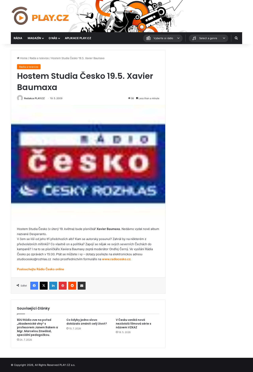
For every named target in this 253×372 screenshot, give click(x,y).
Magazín (34, 38)
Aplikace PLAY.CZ (78, 38)
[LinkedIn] (53, 286)
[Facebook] (34, 286)
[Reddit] (72, 286)
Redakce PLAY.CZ (34, 98)
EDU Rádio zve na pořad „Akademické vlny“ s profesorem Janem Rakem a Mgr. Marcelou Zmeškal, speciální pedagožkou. (37, 327)
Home (23, 58)
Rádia (18, 38)
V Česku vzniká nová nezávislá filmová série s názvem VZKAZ (133, 323)
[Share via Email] (82, 286)
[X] (44, 286)
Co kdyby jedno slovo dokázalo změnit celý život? (86, 322)
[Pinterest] (63, 286)
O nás (53, 38)
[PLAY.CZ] (40, 16)
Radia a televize (39, 58)
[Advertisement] (205, 77)
